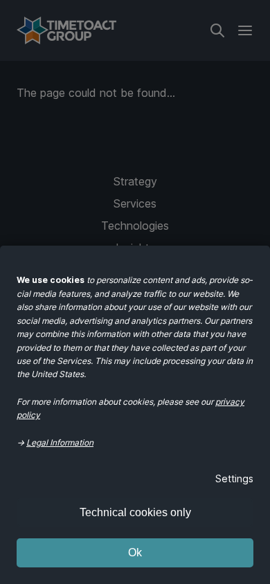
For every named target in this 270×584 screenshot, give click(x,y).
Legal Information (59, 442)
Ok (135, 552)
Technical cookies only (135, 512)
